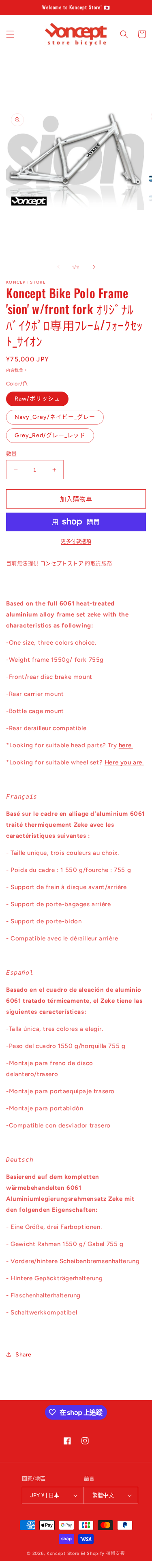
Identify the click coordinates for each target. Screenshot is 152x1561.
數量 (11, 454)
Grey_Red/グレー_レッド (50, 435)
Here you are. (124, 762)
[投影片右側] (94, 267)
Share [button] (23, 1354)
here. (126, 745)
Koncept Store (63, 1553)
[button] (10, 34)
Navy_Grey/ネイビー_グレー (55, 417)
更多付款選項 (76, 541)
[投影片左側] (58, 267)
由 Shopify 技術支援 (103, 1553)
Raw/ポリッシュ (37, 398)
